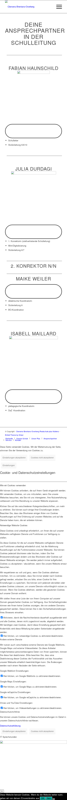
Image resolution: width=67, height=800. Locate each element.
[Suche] (50, 6)
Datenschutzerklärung (10, 725)
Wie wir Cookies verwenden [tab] (13, 485)
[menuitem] (50, 6)
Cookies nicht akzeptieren (42, 457)
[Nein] (53, 799)
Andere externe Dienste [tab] (11, 639)
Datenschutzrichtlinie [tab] (10, 711)
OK (42, 798)
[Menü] (57, 6)
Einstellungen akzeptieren (14, 457)
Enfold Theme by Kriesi (14, 435)
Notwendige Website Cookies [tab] (13, 525)
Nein (49, 798)
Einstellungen (9, 465)
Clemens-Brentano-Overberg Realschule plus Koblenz (38, 431)
